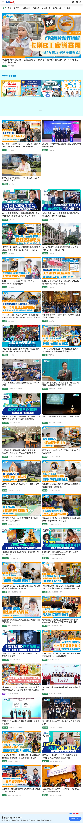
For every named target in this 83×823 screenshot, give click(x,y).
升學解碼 (36, 8)
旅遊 (4, 693)
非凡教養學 (57, 8)
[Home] (10, 2)
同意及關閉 (74, 818)
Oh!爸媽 (67, 8)
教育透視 (17, 8)
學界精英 (26, 8)
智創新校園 (46, 8)
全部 (9, 8)
